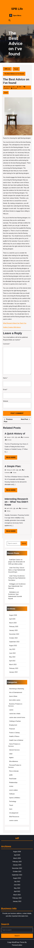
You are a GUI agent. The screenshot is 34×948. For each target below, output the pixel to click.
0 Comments (26, 437)
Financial (12, 729)
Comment (6, 344)
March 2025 (13, 623)
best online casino (14, 700)
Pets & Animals (14, 771)
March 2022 (13, 664)
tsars (10, 809)
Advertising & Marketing (16, 688)
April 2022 (12, 661)
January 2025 (13, 630)
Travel (16, 69)
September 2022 (14, 641)
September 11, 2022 (10, 86)
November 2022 (14, 634)
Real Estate (12, 778)
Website (5, 401)
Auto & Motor (13, 696)
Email (5, 389)
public (11, 775)
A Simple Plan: (13, 466)
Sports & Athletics (14, 797)
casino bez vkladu (14, 713)
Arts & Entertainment (15, 692)
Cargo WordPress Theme (15, 942)
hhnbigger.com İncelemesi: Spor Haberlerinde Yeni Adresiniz (17, 586)
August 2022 (13, 645)
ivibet (10, 754)
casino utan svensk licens (17, 717)
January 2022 (13, 672)
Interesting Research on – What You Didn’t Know (16, 502)
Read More (11, 458)
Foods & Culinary (14, 732)
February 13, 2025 (11, 470)
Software (12, 794)
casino (11, 710)
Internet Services (14, 750)
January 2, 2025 (10, 437)
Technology (12, 801)
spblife (19, 86)
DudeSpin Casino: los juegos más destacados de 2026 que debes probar (16, 562)
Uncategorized (13, 813)
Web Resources (14, 816)
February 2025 (13, 626)
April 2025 (12, 619)
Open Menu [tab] (17, 16)
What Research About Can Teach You (14, 323)
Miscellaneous (13, 761)
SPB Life (17, 8)
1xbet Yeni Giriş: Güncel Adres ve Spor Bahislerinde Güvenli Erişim (16, 570)
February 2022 (13, 668)
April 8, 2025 (9, 508)
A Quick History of (15, 433)
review (11, 786)
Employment (13, 725)
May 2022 (12, 657)
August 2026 (13, 615)
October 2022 (13, 638)
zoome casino (13, 820)
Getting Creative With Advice (12, 327)
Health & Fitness (14, 736)
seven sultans (13, 790)
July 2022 (12, 649)
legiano (11, 757)
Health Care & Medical (16, 740)
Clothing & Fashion (15, 721)
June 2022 (12, 653)
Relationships (13, 782)
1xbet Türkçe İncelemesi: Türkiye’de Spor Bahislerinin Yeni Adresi (16, 578)
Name (5, 378)
